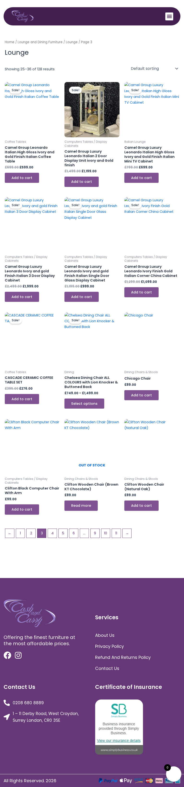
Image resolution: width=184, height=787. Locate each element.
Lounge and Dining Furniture (40, 42)
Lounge (72, 42)
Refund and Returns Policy (123, 657)
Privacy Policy (109, 646)
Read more (81, 505)
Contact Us (107, 668)
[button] (169, 16)
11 (116, 533)
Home (9, 42)
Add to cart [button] (22, 177)
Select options (84, 403)
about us (105, 635)
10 (105, 533)
